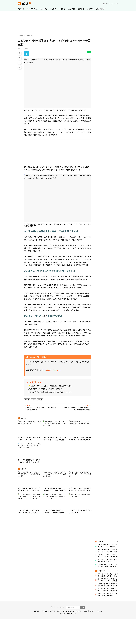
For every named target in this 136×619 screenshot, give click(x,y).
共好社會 (62, 9)
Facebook (47, 370)
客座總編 (21, 9)
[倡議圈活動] (117, 571)
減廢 (40, 400)
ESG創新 (43, 9)
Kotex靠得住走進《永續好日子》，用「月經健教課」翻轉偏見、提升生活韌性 (54, 511)
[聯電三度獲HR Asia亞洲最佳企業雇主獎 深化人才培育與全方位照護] (80, 479)
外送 (34, 400)
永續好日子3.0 (32, 9)
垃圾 (27, 400)
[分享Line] (20, 58)
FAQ (42, 611)
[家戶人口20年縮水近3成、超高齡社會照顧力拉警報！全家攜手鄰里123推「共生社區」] (29, 450)
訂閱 (83, 607)
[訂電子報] (112, 4)
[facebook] (104, 4)
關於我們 (92, 611)
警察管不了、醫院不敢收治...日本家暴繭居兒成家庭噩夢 (29, 439)
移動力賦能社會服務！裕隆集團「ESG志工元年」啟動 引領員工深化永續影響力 (55, 489)
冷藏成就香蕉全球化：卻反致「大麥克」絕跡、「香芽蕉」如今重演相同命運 (55, 439)
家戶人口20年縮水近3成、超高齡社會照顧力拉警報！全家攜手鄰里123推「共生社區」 (29, 461)
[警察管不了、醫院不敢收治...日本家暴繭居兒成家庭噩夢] (29, 428)
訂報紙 (85, 611)
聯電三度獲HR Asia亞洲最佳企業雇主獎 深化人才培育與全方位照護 (80, 489)
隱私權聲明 (71, 611)
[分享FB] (20, 53)
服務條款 (59, 611)
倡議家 (22, 35)
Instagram (57, 370)
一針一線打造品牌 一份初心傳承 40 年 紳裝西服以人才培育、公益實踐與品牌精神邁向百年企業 (29, 511)
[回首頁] (24, 3)
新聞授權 (52, 611)
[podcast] (109, 4)
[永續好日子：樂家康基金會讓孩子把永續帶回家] (80, 501)
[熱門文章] (117, 541)
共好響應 (81, 9)
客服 (46, 611)
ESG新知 (53, 9)
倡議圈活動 (100, 9)
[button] (117, 4)
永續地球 (71, 9)
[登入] (115, 4)
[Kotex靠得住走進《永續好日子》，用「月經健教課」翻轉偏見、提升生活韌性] (55, 501)
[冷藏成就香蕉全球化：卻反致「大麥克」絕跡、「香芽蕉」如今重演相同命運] (55, 428)
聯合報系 (78, 611)
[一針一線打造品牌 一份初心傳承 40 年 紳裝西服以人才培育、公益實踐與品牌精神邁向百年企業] (29, 501)
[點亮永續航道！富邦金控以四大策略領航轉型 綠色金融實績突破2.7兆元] (80, 428)
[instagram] (106, 4)
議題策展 (90, 9)
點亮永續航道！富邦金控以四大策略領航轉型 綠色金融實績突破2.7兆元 (80, 439)
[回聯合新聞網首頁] (19, 3)
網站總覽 (99, 611)
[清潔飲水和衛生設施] (26, 53)
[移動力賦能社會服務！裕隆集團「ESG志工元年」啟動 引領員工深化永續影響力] (55, 479)
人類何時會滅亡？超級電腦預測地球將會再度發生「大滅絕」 (50, 392)
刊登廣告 (36, 611)
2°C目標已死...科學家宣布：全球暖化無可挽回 (45, 389)
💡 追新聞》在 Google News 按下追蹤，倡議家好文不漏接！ (50, 386)
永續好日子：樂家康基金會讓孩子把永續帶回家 (80, 511)
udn (19, 35)
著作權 (65, 611)
